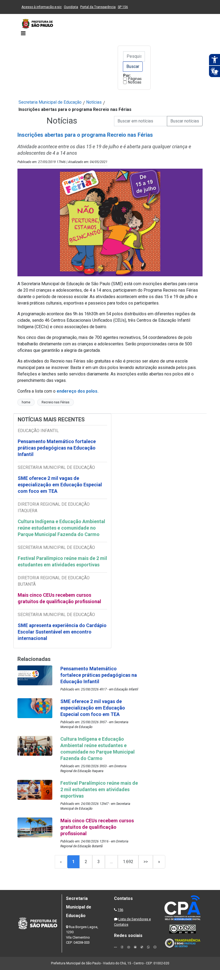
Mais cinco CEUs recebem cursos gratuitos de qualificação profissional (59, 598)
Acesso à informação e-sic (41, 7)
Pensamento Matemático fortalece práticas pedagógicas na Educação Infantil (57, 448)
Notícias (134, 82)
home (26, 402)
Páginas (135, 78)
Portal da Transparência (98, 7)
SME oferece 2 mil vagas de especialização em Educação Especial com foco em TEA (60, 484)
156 (120, 910)
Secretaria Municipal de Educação (50, 102)
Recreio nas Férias (55, 402)
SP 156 (123, 7)
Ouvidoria (71, 7)
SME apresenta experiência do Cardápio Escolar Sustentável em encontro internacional (62, 631)
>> (146, 861)
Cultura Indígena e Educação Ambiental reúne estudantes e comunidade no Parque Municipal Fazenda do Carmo (61, 528)
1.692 (128, 861)
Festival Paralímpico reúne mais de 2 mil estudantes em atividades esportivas (62, 561)
